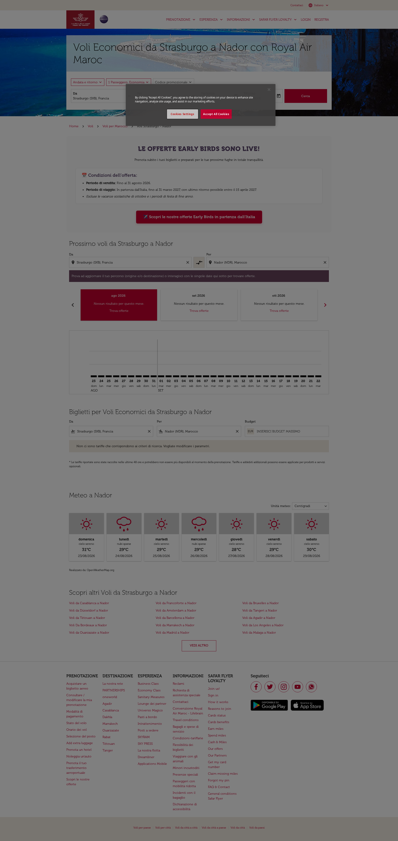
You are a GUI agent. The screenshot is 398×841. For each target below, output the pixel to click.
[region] (200, 105)
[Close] (269, 89)
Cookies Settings (182, 114)
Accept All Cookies (216, 114)
